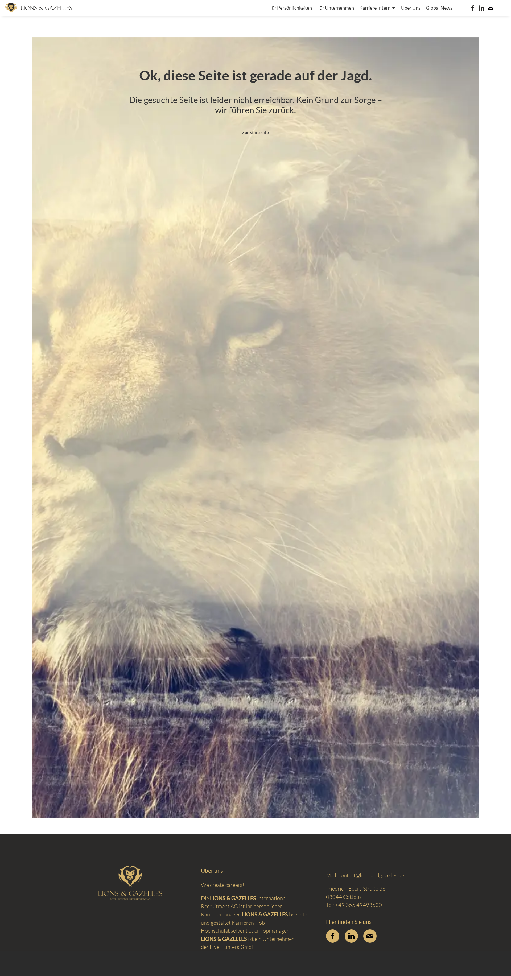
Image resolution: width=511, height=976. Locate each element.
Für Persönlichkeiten (290, 8)
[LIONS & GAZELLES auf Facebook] (472, 8)
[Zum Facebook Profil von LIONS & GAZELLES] (332, 936)
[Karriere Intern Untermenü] (394, 8)
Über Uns (411, 8)
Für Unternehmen (335, 8)
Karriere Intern (374, 8)
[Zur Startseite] (38, 8)
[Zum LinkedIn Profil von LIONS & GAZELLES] (351, 936)
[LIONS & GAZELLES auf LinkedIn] (481, 8)
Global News (439, 8)
